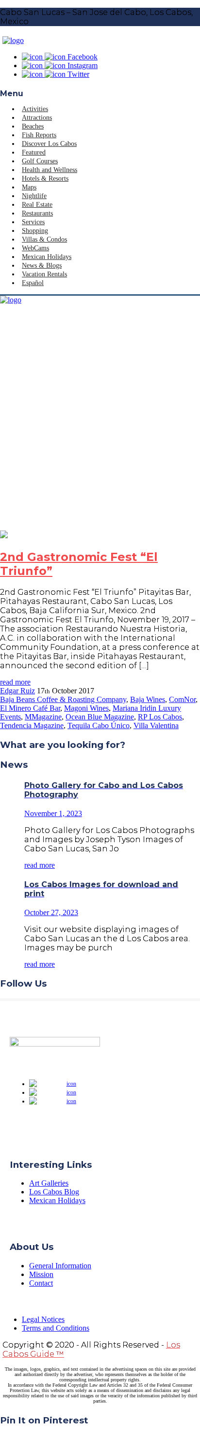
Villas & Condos (44, 239)
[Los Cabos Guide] (13, 40)
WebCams (35, 248)
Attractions (37, 117)
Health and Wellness (49, 169)
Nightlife (34, 196)
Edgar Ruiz (17, 691)
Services (33, 222)
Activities (35, 109)
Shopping (35, 230)
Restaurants (37, 213)
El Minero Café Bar (30, 708)
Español (33, 283)
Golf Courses (40, 161)
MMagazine (43, 717)
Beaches (33, 126)
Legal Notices (43, 1319)
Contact (41, 1283)
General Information (60, 1266)
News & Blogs (42, 265)
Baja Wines (147, 699)
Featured (34, 152)
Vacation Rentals (44, 274)
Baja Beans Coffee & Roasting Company (63, 699)
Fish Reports (39, 135)
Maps (29, 187)
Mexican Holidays (46, 256)
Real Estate (37, 204)
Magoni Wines (86, 708)
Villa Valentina (156, 725)
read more (15, 682)
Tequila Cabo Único (98, 725)
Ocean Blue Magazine (100, 717)
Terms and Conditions (55, 1328)
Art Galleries (48, 1183)
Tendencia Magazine (32, 725)
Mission (41, 1274)
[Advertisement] (100, 426)
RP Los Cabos (160, 717)
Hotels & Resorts (45, 178)
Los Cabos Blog (54, 1192)
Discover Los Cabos (49, 143)
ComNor (182, 699)
